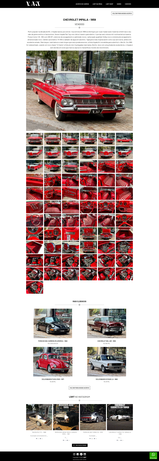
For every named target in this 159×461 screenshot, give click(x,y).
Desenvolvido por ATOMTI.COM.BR (79, 459)
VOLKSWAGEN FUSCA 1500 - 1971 (53, 379)
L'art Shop (109, 4)
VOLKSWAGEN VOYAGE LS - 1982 (107, 379)
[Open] (39, 417)
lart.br (38, 405)
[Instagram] (50, 428)
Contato (128, 4)
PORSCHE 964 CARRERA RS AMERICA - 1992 (52, 341)
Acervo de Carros (82, 4)
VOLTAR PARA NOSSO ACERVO (122, 13)
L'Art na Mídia (97, 4)
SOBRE (119, 4)
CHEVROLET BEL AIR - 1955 (106, 341)
